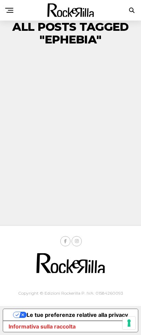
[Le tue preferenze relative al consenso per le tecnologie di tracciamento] (129, 323)
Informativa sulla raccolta (42, 326)
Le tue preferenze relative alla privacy (77, 314)
